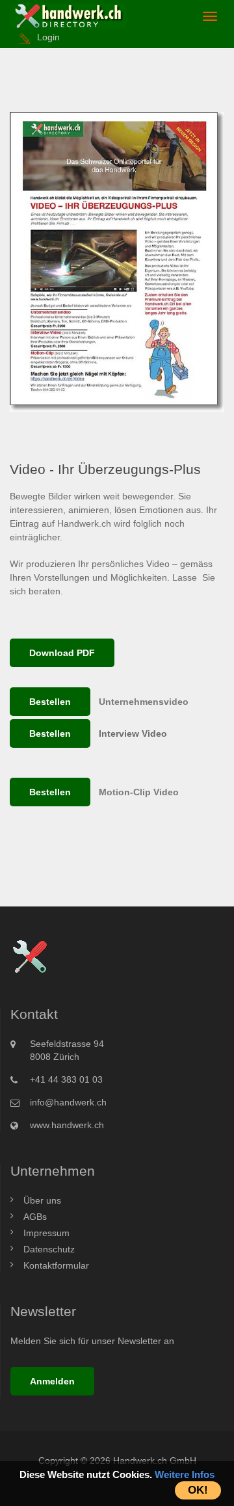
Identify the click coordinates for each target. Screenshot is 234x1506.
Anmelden (52, 1381)
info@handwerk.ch (68, 1102)
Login (48, 37)
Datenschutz (49, 1249)
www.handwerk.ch (67, 1125)
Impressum (46, 1233)
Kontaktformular (56, 1265)
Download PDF (62, 653)
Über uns (42, 1200)
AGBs (35, 1216)
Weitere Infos (184, 1474)
